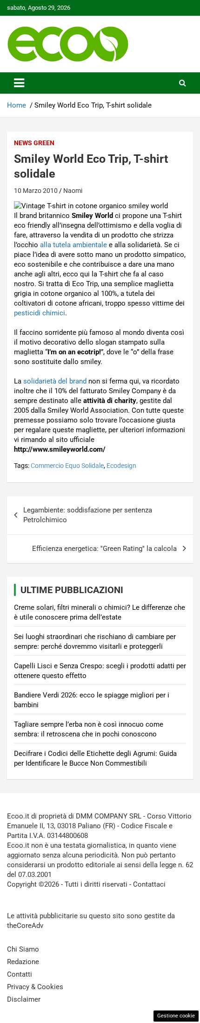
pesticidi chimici (39, 313)
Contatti (19, 974)
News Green (34, 143)
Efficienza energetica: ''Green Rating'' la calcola (104, 548)
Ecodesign (121, 465)
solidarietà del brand (55, 381)
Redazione (23, 962)
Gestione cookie (176, 1016)
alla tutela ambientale (73, 245)
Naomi (72, 190)
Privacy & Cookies (35, 987)
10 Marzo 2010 (36, 190)
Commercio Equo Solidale (67, 465)
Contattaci (149, 884)
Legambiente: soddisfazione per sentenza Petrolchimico (87, 515)
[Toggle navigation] (19, 83)
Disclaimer (23, 999)
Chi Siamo (23, 949)
